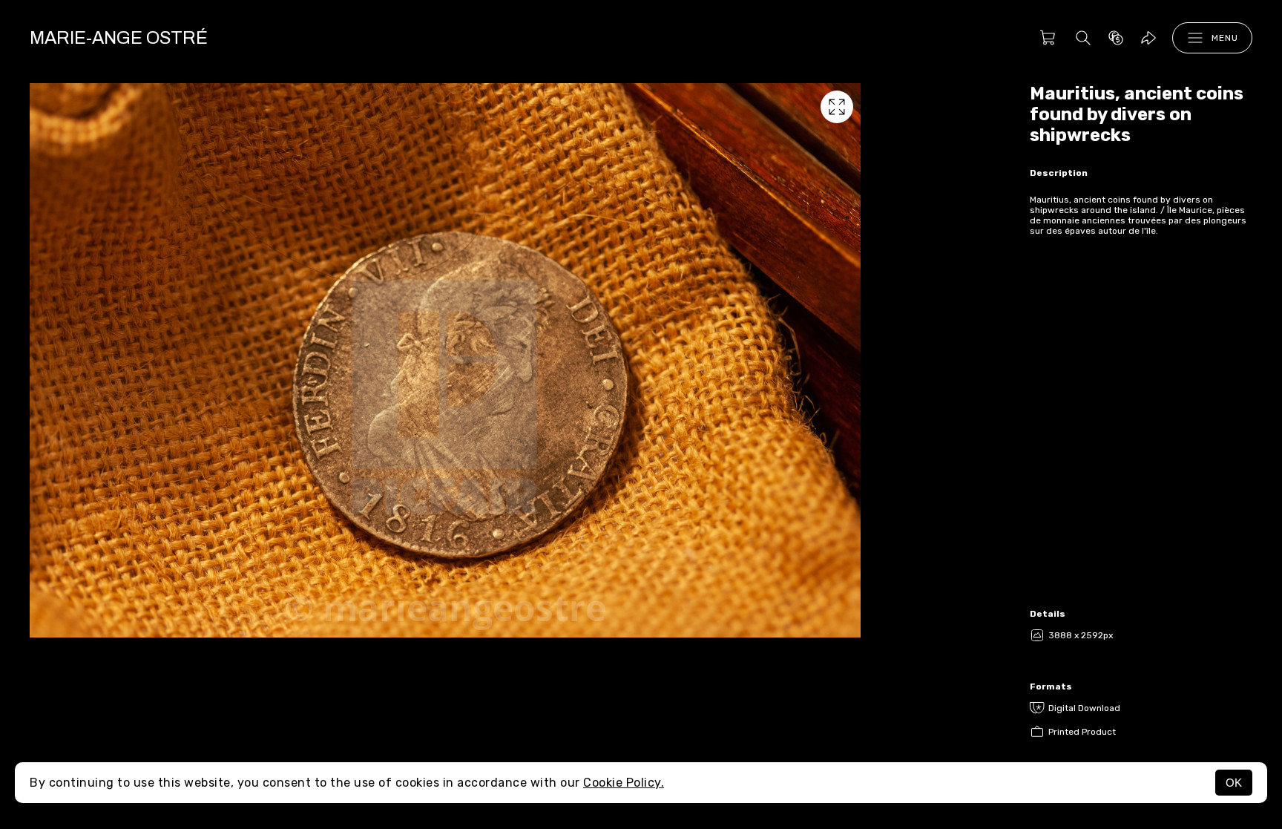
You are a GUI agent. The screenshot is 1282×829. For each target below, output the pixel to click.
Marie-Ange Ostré (119, 37)
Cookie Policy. (623, 783)
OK (1234, 782)
